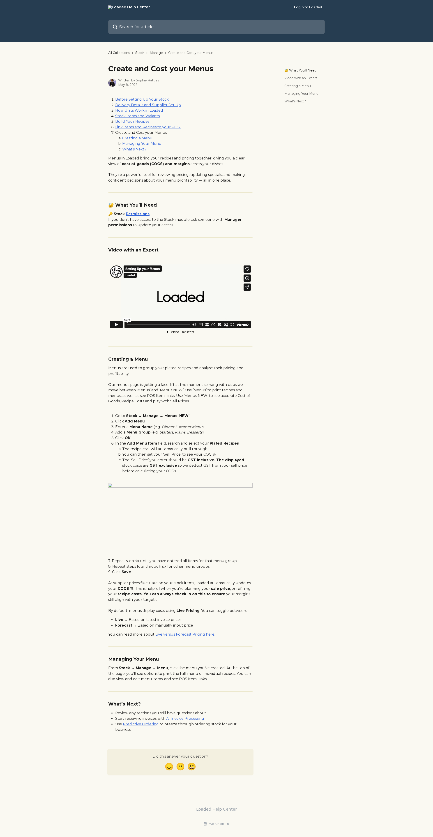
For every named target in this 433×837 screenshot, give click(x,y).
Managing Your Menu (141, 143)
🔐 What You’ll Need (300, 70)
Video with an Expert (300, 78)
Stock (139, 53)
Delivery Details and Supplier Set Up (148, 105)
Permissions (138, 214)
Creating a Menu (137, 138)
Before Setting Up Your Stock (142, 99)
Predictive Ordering (141, 724)
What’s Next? (134, 149)
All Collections (119, 53)
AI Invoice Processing (185, 718)
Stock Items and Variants (137, 116)
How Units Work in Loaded (139, 110)
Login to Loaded (308, 7)
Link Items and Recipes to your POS (148, 127)
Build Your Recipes (132, 121)
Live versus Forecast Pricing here (184, 634)
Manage (156, 53)
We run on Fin (219, 823)
